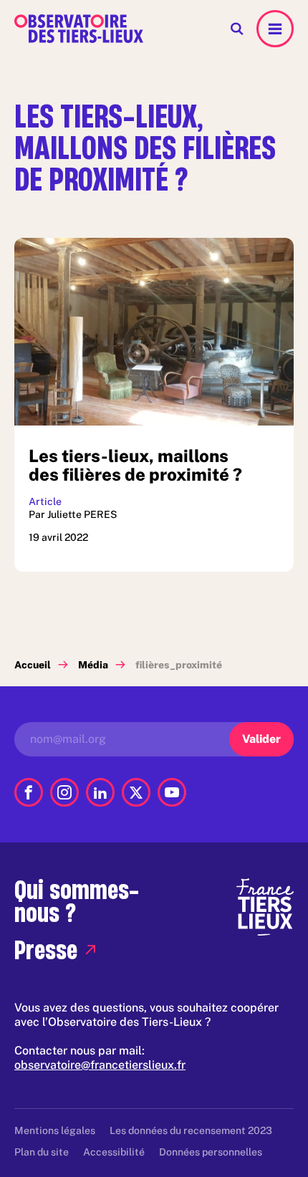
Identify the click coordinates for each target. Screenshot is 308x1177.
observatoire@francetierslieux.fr (100, 1065)
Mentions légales (54, 1130)
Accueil (32, 665)
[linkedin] (100, 792)
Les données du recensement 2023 (191, 1130)
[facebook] (28, 792)
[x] (136, 792)
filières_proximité (178, 665)
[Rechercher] (237, 28)
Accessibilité (114, 1152)
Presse (45, 949)
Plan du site (41, 1152)
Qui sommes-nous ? (76, 901)
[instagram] (64, 792)
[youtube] (172, 792)
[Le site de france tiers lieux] (265, 906)
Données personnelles (210, 1152)
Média (93, 665)
